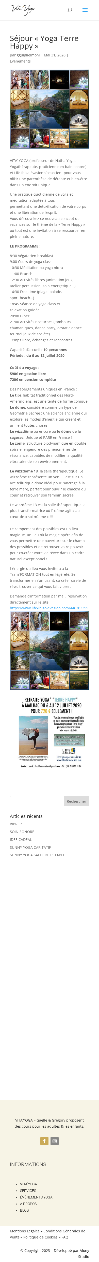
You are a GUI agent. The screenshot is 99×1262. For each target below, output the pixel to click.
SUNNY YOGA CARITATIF (30, 847)
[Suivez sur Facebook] (44, 1141)
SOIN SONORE (22, 831)
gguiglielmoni (28, 55)
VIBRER (16, 823)
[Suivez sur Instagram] (55, 1141)
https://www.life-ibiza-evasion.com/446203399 (49, 608)
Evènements (20, 61)
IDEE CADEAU (21, 839)
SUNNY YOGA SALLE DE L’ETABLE (37, 855)
